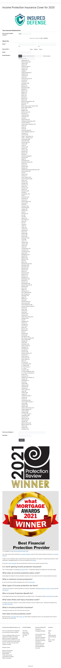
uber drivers (22, 569)
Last (39, 46)
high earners (32, 582)
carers (11, 551)
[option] (39, 60)
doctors (48, 588)
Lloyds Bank (13, 616)
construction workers (21, 551)
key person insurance (7, 604)
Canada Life (21, 616)
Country (24, 56)
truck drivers (5, 590)
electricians (43, 588)
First (19, 46)
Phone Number (46, 56)
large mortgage (12, 563)
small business (49, 596)
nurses (52, 588)
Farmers (34, 560)
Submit (21, 440)
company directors (26, 554)
